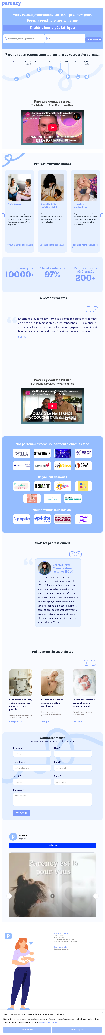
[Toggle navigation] (100, 4)
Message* (18, 790)
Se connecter (59, 937)
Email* (57, 762)
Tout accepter (77, 1029)
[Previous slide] (3, 215)
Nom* (57, 748)
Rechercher (92, 40)
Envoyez (20, 813)
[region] (52, 1022)
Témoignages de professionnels (66, 942)
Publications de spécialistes (64, 939)
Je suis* (17, 776)
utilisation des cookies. (48, 1022)
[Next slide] (102, 215)
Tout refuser (27, 1029)
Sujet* (57, 776)
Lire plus (14, 722)
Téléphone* (19, 762)
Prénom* (18, 748)
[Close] (102, 1012)
